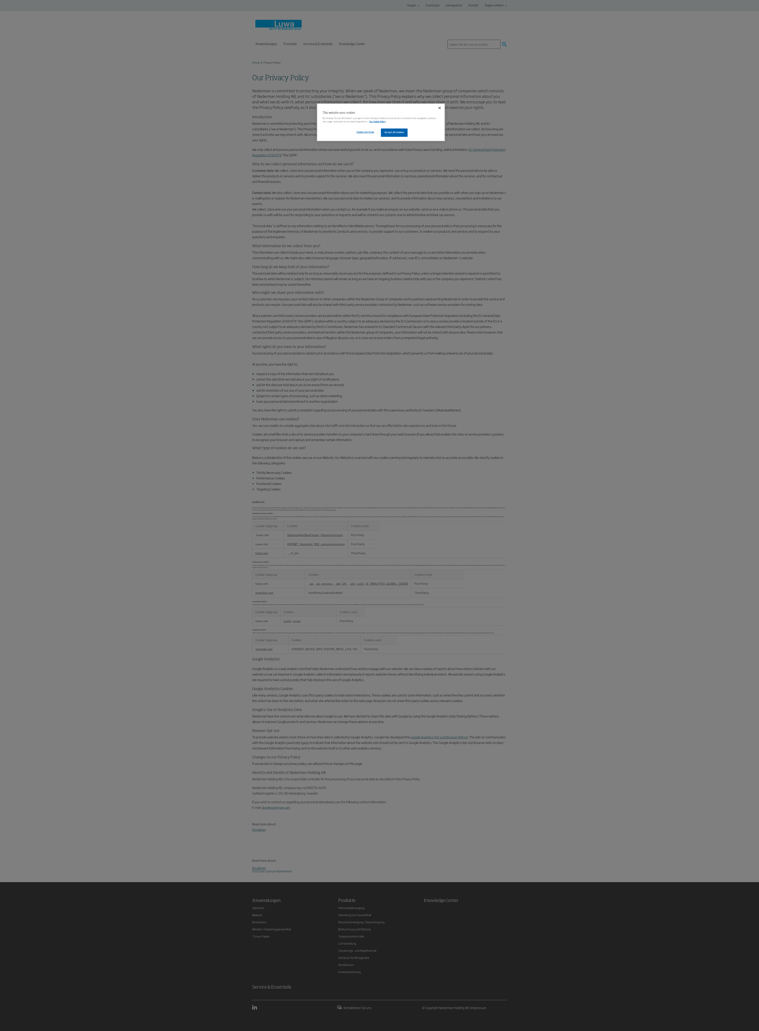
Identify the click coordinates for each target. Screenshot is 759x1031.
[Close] (439, 108)
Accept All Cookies (394, 132)
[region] (381, 122)
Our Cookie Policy (377, 122)
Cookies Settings (365, 132)
